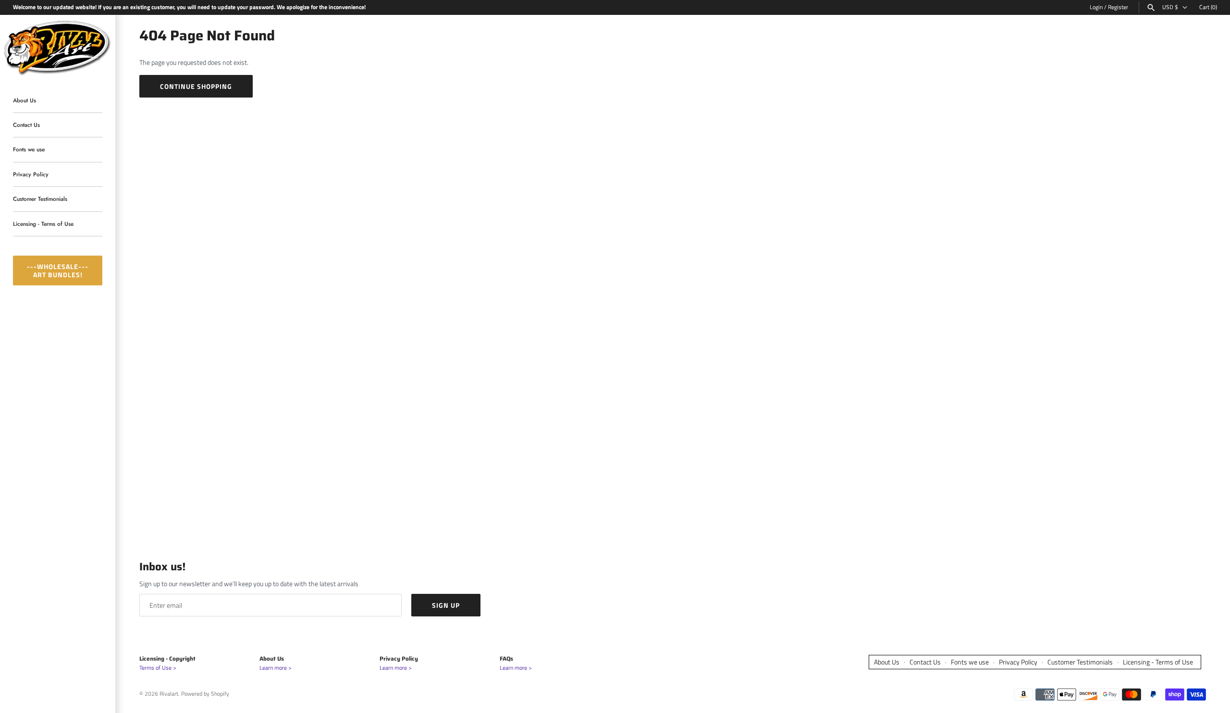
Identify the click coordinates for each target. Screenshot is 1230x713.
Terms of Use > (157, 668)
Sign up (446, 605)
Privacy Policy (31, 174)
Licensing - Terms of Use (43, 224)
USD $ (1170, 7)
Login (1096, 7)
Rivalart (169, 693)
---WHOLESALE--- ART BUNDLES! (57, 270)
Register (1118, 7)
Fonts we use (29, 150)
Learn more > (275, 668)
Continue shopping (196, 86)
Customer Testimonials (40, 199)
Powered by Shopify (205, 693)
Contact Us (26, 125)
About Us (24, 100)
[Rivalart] (57, 47)
